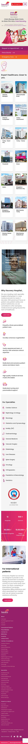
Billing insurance (5, 715)
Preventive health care (7, 723)
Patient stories (4, 721)
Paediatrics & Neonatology (8, 666)
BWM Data (4, 634)
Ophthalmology (5, 680)
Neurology (3, 645)
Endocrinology (4, 682)
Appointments (4, 706)
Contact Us (4, 632)
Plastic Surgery (5, 691)
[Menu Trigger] (25, 4)
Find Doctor (4, 742)
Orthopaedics (4, 653)
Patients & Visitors (6, 701)
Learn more (6, 315)
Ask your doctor (5, 725)
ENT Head (3, 684)
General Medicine (5, 647)
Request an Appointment (10, 48)
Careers (3, 625)
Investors (3, 636)
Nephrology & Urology (6, 657)
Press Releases (5, 630)
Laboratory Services (6, 688)
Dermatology (4, 678)
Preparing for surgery (6, 709)
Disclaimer (4, 731)
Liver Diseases (4, 662)
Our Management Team (7, 621)
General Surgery (5, 686)
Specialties (4, 670)
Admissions (4, 707)
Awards (3, 623)
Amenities (3, 717)
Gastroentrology (5, 658)
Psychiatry (3, 693)
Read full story (10, 277)
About (2, 616)
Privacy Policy (11, 731)
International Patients (7, 627)
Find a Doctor (6, 53)
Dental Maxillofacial (6, 676)
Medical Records (5, 719)
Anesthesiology (5, 672)
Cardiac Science (5, 643)
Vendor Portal (4, 638)
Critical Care (4, 674)
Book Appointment (15, 742)
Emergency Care (8, 57)
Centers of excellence (7, 641)
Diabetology (4, 649)
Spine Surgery (4, 651)
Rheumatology (5, 697)
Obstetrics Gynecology (7, 690)
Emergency (17, 4)
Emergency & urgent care (7, 711)
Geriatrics (3, 655)
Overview (3, 619)
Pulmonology (4, 695)
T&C (18, 731)
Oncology (3, 664)
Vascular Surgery (5, 660)
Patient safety (4, 713)
